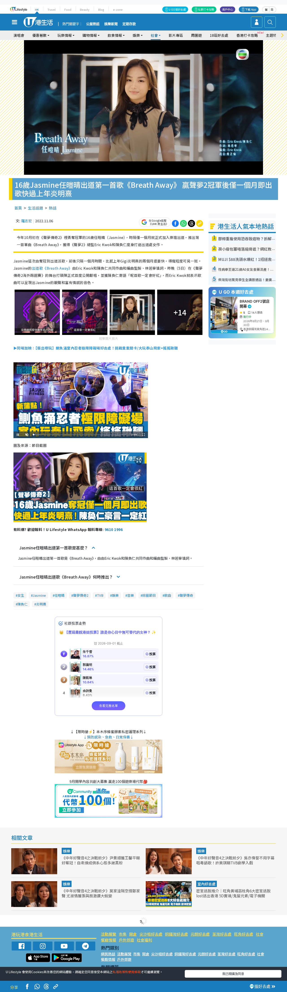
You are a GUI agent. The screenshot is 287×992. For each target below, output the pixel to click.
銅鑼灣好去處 (176, 934)
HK (37, 9)
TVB (100, 595)
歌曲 (167, 595)
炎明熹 (41, 604)
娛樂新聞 (111, 24)
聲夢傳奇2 (80, 595)
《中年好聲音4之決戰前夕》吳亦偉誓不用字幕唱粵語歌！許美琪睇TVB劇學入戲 (235, 860)
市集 (122, 934)
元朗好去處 (200, 934)
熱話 (53, 208)
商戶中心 (227, 9)
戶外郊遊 (126, 940)
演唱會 (18, 35)
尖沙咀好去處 (150, 934)
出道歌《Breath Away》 (52, 268)
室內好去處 (206, 884)
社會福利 (144, 940)
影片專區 (176, 35)
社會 (259, 934)
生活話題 (35, 208)
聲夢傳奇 (186, 595)
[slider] (80, 434)
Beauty (84, 9)
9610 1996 (114, 529)
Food (67, 9)
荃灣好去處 (221, 934)
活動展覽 (108, 934)
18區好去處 (219, 35)
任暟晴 (59, 595)
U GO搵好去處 (177, 9)
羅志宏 (26, 220)
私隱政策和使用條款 (127, 972)
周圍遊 (196, 35)
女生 (20, 595)
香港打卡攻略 (247, 35)
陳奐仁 (22, 604)
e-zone (118, 9)
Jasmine (39, 595)
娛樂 (115, 595)
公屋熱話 (93, 24)
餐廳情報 (108, 940)
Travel (52, 9)
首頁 (18, 208)
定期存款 (129, 24)
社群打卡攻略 (206, 9)
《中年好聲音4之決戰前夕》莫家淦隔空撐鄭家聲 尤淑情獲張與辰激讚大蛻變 (101, 893)
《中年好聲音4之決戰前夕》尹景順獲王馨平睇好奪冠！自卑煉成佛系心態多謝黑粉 (101, 860)
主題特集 (273, 35)
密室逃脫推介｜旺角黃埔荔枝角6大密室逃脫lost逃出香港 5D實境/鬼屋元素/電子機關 (233, 893)
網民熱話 (108, 954)
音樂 (130, 595)
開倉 (133, 934)
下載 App (250, 9)
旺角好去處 (243, 934)
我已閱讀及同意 (233, 973)
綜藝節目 (149, 595)
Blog (101, 9)
